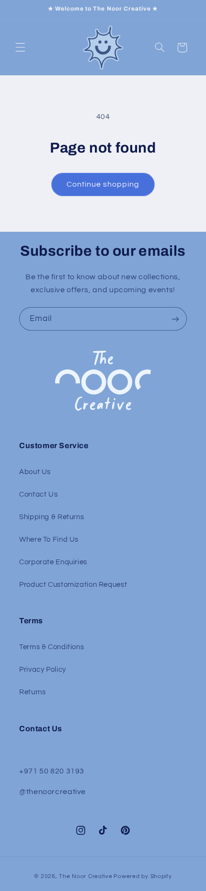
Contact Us (38, 494)
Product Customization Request (73, 584)
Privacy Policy (42, 669)
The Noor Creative (86, 876)
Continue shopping (103, 184)
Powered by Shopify (143, 876)
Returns (32, 692)
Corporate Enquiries (53, 562)
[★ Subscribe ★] (175, 319)
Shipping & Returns (51, 517)
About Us (35, 471)
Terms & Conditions (51, 647)
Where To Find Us (49, 539)
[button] (20, 47)
